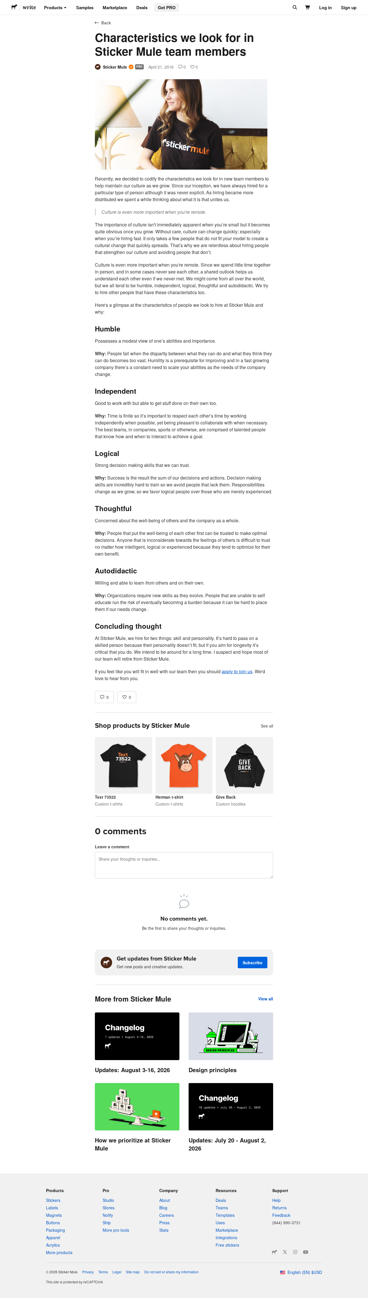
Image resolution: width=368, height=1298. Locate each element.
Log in (325, 7)
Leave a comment (112, 846)
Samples (84, 7)
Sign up (348, 7)
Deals (141, 7)
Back (106, 23)
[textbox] (184, 428)
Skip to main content (4, 4)
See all (267, 726)
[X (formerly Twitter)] (285, 1252)
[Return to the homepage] (14, 7)
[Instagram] (295, 1252)
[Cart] (308, 7)
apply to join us (237, 671)
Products (53, 7)
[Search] (294, 7)
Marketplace (115, 7)
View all (265, 999)
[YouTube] (305, 1252)
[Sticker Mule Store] (274, 1252)
